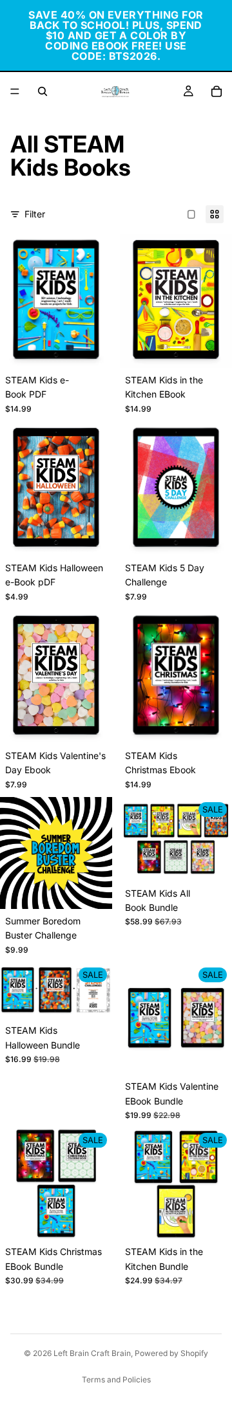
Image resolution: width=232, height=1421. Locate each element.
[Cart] (216, 91)
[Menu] (15, 91)
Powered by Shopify (171, 1353)
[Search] (42, 91)
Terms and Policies (116, 1379)
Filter (34, 213)
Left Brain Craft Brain (92, 1353)
